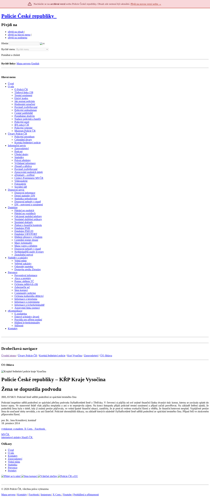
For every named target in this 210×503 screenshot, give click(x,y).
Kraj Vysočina (74, 355)
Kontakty (13, 455)
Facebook (40, 428)
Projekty (12, 470)
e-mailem (18, 428)
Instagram (46, 494)
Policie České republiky (27, 16)
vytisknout (6, 428)
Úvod (11, 450)
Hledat (4, 43)
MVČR (5, 434)
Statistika (12, 464)
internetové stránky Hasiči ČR (16, 437)
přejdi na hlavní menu (19, 34)
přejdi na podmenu (17, 37)
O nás (11, 453)
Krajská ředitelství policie (52, 355)
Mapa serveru (24, 63)
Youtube (67, 494)
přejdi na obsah (16, 31)
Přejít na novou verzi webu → (146, 4)
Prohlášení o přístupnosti (86, 494)
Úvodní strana (8, 355)
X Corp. (28, 428)
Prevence (12, 467)
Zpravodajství (91, 355)
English (35, 63)
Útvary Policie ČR (27, 355)
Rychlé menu (8, 49)
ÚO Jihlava (106, 355)
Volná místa (14, 461)
